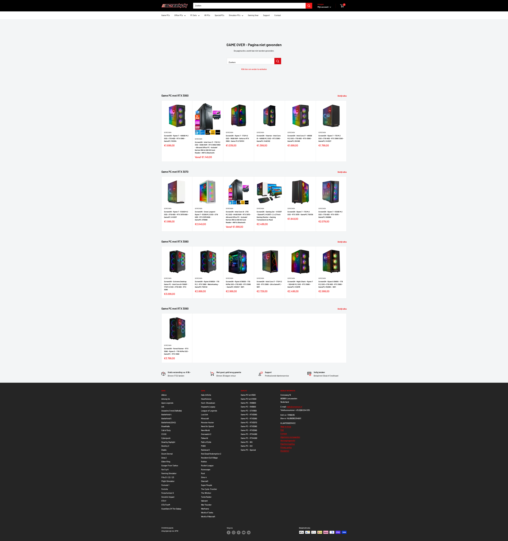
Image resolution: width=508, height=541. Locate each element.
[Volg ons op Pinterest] (239, 532)
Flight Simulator (167, 481)
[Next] (346, 131)
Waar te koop (285, 426)
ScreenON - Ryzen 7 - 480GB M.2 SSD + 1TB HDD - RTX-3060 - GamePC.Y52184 (176, 138)
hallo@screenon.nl (294, 407)
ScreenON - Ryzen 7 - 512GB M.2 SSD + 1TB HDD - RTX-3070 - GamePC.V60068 (330, 214)
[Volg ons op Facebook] (228, 532)
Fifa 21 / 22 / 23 (167, 477)
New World (205, 430)
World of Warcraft (208, 516)
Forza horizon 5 (167, 493)
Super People (206, 485)
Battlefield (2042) (168, 422)
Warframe (205, 509)
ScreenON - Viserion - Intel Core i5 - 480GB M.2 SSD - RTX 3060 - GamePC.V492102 (269, 138)
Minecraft (205, 418)
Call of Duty (166, 430)
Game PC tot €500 (248, 395)
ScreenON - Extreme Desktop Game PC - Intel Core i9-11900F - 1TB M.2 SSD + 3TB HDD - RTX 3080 (176, 285)
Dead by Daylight (168, 442)
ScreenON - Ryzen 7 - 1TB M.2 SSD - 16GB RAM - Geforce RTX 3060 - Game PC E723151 (237, 138)
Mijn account (323, 7)
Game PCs (165, 15)
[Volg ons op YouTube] (244, 532)
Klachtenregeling (287, 444)
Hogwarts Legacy (208, 407)
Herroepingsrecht (287, 440)
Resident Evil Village (209, 458)
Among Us (165, 399)
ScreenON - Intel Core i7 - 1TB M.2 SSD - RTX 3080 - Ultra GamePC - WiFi (269, 284)
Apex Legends (167, 403)
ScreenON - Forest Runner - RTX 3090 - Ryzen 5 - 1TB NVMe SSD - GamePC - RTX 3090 (176, 351)
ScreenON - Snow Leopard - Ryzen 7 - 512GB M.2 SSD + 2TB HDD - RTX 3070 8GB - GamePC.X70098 (206, 216)
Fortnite (164, 489)
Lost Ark (204, 414)
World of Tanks (207, 512)
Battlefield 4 (166, 414)
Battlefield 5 (166, 418)
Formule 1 (165, 485)
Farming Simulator (168, 473)
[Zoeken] (309, 6)
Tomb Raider (206, 497)
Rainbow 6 (205, 450)
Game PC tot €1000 (248, 399)
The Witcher (206, 493)
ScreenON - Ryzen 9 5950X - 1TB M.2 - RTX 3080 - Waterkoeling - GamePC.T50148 (207, 284)
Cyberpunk (165, 438)
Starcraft (204, 481)
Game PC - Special (248, 450)
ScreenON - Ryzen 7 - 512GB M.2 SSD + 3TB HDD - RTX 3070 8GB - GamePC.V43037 (176, 214)
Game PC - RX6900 (248, 407)
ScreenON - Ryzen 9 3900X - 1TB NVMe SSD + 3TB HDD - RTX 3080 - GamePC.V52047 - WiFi (238, 284)
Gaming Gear (253, 15)
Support (266, 15)
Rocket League (207, 465)
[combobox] (249, 6)
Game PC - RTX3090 (249, 430)
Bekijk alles (342, 96)
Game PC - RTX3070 (249, 422)
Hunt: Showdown (208, 403)
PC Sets (193, 15)
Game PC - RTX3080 (249, 426)
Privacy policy (286, 447)
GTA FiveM (165, 505)
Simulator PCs (234, 15)
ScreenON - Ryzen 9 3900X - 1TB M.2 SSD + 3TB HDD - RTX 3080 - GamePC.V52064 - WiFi (330, 284)
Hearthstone (206, 399)
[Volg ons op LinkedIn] (249, 532)
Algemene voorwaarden (290, 437)
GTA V (163, 501)
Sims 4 (204, 477)
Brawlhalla (165, 426)
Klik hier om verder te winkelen (254, 69)
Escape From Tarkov (169, 465)
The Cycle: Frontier (209, 489)
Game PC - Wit (247, 442)
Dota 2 (164, 458)
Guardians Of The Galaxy (171, 509)
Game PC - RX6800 (248, 403)
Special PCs (219, 15)
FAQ (282, 430)
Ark (162, 407)
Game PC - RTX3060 (249, 414)
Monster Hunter (207, 422)
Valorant (204, 501)
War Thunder (206, 505)
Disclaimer (284, 451)
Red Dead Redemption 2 (211, 454)
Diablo (164, 450)
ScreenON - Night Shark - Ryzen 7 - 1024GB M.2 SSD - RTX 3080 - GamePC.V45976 (300, 284)
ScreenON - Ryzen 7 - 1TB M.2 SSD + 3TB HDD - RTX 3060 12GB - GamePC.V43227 (331, 138)
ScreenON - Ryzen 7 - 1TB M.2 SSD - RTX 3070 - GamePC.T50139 (300, 213)
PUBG (203, 446)
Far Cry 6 (164, 469)
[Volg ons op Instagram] (233, 532)
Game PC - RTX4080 (249, 434)
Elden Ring (165, 461)
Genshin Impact (167, 497)
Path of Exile (206, 442)
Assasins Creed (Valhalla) (171, 411)
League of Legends (209, 411)
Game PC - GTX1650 (249, 411)
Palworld (204, 438)
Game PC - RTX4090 (249, 438)
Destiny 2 (165, 446)
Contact (277, 15)
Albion (164, 395)
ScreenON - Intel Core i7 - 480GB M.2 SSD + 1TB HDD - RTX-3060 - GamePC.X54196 (299, 138)
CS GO (163, 434)
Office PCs (178, 15)
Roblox (204, 461)
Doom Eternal (167, 454)
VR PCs (207, 15)
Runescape (205, 469)
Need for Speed (207, 426)
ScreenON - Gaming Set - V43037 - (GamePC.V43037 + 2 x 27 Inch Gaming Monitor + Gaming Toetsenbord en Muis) (269, 216)
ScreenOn (167, 132)
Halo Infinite (206, 395)
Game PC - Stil (246, 446)
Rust (203, 473)
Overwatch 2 (206, 434)
